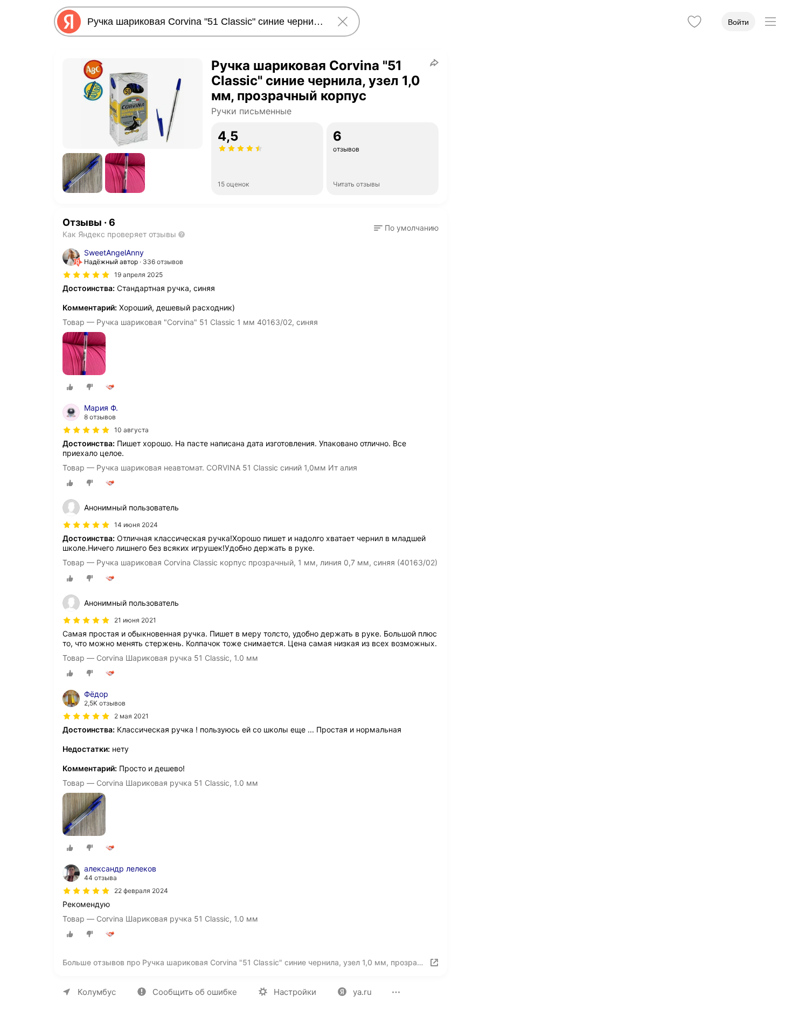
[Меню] (770, 21)
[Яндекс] (69, 21)
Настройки (295, 992)
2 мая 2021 (131, 716)
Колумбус (97, 992)
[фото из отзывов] (84, 354)
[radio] (70, 387)
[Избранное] (694, 21)
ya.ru (362, 992)
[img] (86, 275)
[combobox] (205, 22)
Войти (738, 22)
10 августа (131, 430)
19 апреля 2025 (138, 275)
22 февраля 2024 (141, 891)
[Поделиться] (434, 62)
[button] (82, 173)
